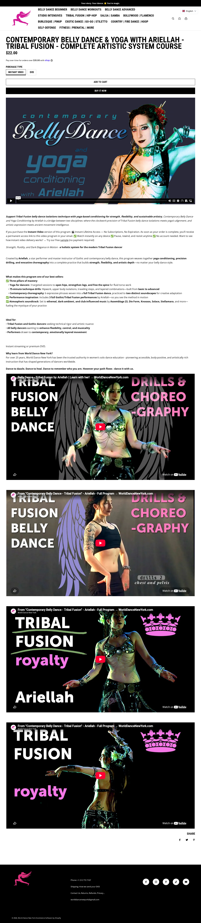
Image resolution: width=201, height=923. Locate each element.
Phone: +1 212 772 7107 (81, 880)
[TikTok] (176, 882)
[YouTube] (186, 882)
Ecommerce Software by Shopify (48, 918)
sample (64, 240)
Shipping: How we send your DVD (85, 886)
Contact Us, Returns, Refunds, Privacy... (88, 893)
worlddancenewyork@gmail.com (85, 899)
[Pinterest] (166, 882)
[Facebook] (146, 882)
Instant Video (16, 72)
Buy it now (100, 90)
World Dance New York (27, 918)
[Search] (173, 18)
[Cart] (186, 18)
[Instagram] (156, 882)
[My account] (179, 18)
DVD (32, 72)
